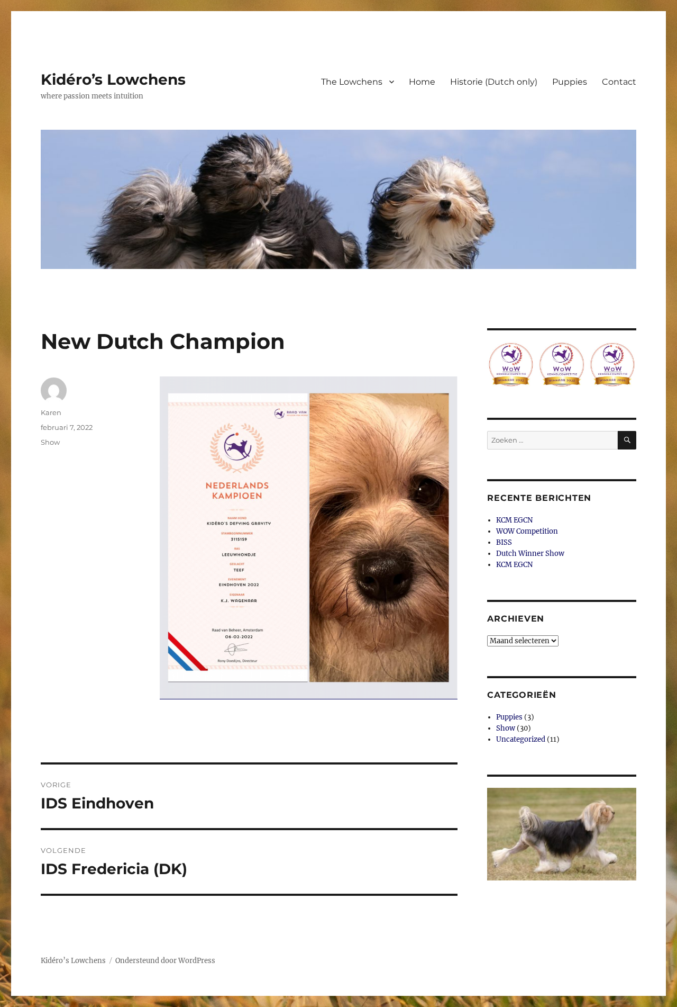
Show (50, 442)
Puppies (569, 82)
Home (422, 82)
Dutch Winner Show (530, 553)
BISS (504, 542)
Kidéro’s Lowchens (113, 79)
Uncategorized (520, 739)
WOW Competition (527, 531)
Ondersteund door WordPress (165, 960)
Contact (619, 82)
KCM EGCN (514, 520)
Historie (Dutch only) (493, 82)
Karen (51, 412)
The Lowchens (351, 82)
